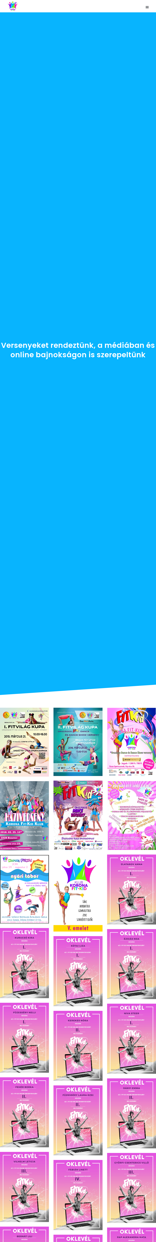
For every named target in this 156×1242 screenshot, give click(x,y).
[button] (147, 6)
